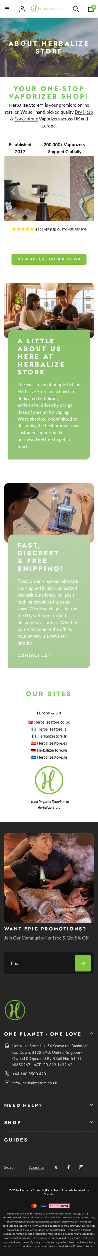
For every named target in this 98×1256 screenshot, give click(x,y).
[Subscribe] (83, 963)
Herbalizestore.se (52, 757)
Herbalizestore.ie (52, 729)
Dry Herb (84, 112)
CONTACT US (33, 655)
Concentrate (26, 118)
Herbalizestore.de (52, 750)
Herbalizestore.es (52, 743)
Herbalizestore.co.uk (52, 722)
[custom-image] (15, 1019)
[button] (7, 9)
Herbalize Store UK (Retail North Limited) (46, 1190)
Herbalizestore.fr (52, 736)
